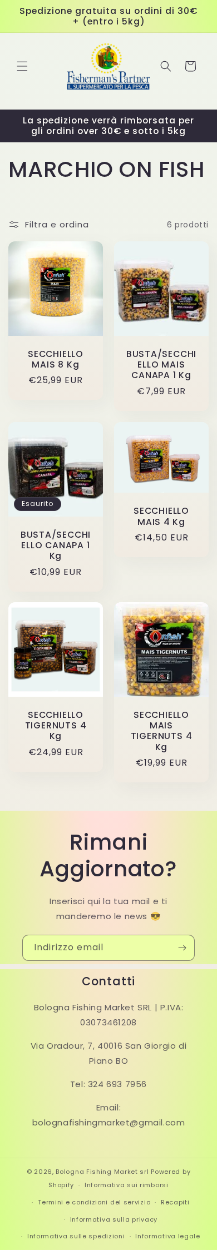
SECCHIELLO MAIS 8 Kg (55, 359)
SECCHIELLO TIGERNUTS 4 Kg (56, 726)
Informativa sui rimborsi (127, 1184)
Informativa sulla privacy (114, 1219)
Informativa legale (167, 1236)
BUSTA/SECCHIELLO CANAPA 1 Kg (56, 545)
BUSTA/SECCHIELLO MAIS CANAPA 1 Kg (161, 365)
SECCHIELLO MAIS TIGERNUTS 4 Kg (162, 731)
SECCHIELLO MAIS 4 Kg (161, 516)
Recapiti (175, 1202)
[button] (22, 66)
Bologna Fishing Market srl (102, 1171)
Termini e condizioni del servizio (94, 1202)
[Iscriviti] (182, 948)
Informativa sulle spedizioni (76, 1236)
